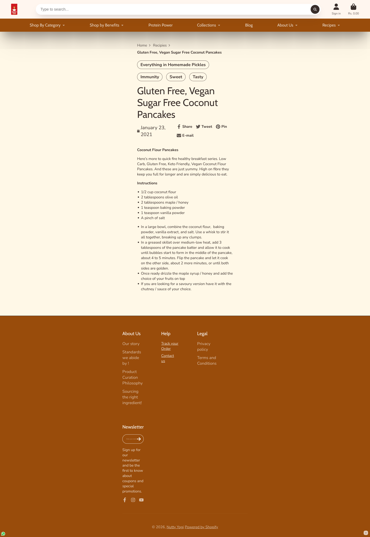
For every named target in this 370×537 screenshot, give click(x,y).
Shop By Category (45, 25)
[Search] (315, 9)
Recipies (160, 45)
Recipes (329, 25)
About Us (285, 25)
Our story (131, 344)
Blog (249, 25)
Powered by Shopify (201, 527)
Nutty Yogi (175, 527)
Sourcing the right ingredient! (132, 397)
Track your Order (169, 346)
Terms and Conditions (207, 360)
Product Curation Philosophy (132, 377)
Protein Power (160, 25)
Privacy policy (203, 346)
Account (336, 9)
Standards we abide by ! (131, 357)
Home (142, 45)
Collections (206, 25)
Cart (353, 9)
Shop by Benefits (104, 25)
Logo (14, 9)
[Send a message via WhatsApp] (3, 534)
